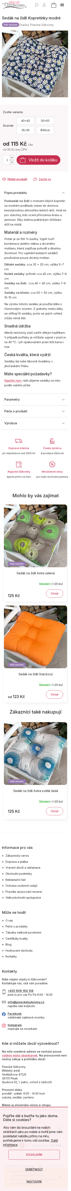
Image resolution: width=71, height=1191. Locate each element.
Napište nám (12, 380)
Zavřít (23, 175)
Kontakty (11, 956)
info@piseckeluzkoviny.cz (26, 1002)
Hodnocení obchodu (19, 950)
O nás (9, 920)
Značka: (36, 24)
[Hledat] (36, 5)
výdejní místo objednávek (19, 1055)
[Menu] (62, 5)
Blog (8, 944)
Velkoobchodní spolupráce (23, 897)
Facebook (14, 1013)
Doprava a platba (17, 861)
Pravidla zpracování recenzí (24, 891)
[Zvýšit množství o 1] (12, 157)
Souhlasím (34, 1154)
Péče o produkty (17, 926)
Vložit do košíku (43, 160)
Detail (54, 593)
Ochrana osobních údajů (21, 885)
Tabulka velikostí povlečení (23, 932)
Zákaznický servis (17, 855)
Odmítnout (34, 1169)
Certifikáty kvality (17, 938)
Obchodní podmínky (19, 873)
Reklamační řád (15, 879)
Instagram (15, 1025)
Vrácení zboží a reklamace (23, 867)
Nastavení (34, 1181)
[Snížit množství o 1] (12, 162)
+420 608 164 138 (21, 990)
